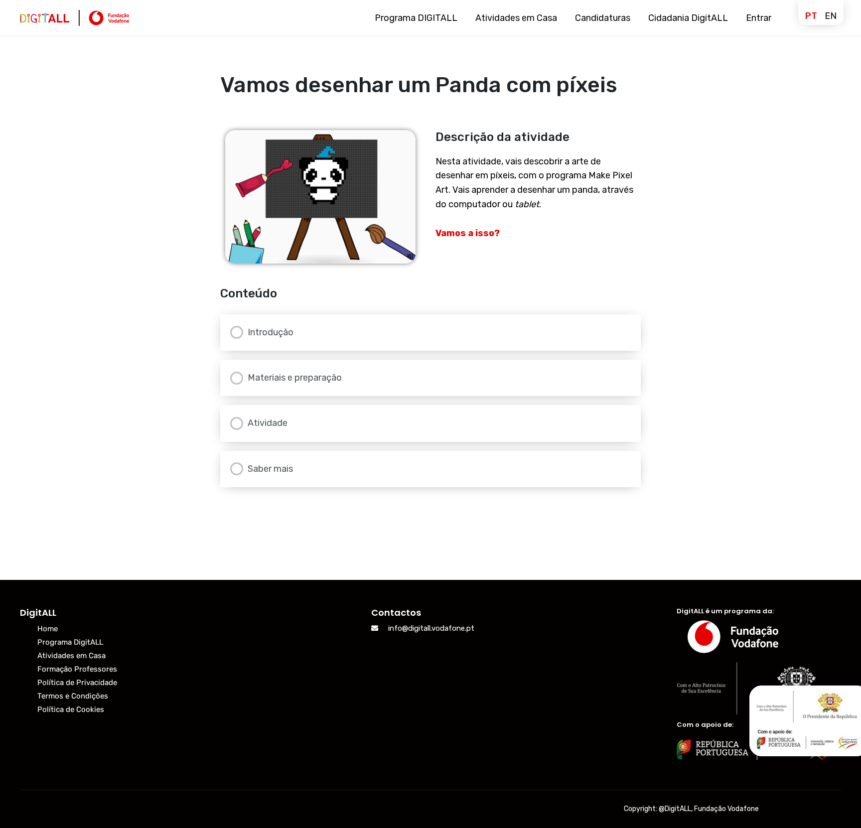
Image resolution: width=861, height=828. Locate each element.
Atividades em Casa (71, 655)
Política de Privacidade (77, 682)
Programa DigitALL (70, 642)
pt (811, 15)
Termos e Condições (72, 695)
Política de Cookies (70, 709)
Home (47, 628)
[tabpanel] (430, 197)
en (831, 15)
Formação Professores (77, 669)
